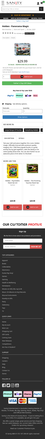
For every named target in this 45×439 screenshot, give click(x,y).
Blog (3, 367)
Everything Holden (31, 130)
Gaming (5, 279)
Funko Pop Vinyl (7, 273)
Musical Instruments (9, 295)
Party (4, 302)
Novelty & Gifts (7, 298)
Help (3, 364)
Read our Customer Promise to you (22, 428)
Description (6, 38)
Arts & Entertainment (20, 18)
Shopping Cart (7, 331)
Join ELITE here (24, 72)
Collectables (6, 267)
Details (13, 38)
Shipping (5, 358)
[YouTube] (17, 386)
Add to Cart (27, 77)
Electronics (6, 270)
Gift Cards (5, 334)
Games (4, 276)
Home (4, 322)
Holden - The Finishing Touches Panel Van (32, 182)
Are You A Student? (8, 347)
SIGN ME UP (36, 247)
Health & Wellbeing (9, 283)
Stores (4, 374)
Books (5, 18)
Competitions (6, 344)
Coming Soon (6, 338)
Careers (5, 361)
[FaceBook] (4, 386)
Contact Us (6, 370)
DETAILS (21, 138)
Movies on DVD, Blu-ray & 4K (12, 289)
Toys (3, 308)
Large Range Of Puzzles (13, 130)
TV (3, 311)
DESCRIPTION (9, 138)
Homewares (6, 286)
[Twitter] (8, 386)
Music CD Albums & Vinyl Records (14, 292)
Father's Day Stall (22, 21)
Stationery (5, 305)
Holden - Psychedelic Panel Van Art (12, 182)
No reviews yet (19, 33)
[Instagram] (13, 386)
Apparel (5, 260)
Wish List (5, 328)
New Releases (7, 341)
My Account (6, 325)
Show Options (22, 117)
